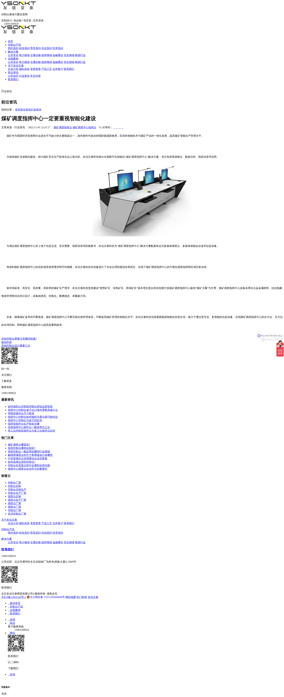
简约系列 (13, 48)
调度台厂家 (14, 503)
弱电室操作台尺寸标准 (21, 413)
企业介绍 (13, 69)
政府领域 (46, 55)
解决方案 (13, 51)
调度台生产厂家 (17, 499)
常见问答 (35, 76)
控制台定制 (14, 486)
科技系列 (24, 48)
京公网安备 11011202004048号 (47, 597)
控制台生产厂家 (17, 493)
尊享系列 (35, 48)
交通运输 (35, 55)
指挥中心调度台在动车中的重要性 (27, 468)
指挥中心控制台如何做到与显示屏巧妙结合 (33, 416)
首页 (10, 41)
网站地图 (70, 597)
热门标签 (82, 597)
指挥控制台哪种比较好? (21, 448)
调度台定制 (14, 496)
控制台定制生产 (17, 489)
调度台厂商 (14, 506)
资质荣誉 (35, 69)
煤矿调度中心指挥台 (84, 127)
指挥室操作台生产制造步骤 (23, 423)
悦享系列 (58, 48)
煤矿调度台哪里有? (19, 444)
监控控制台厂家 (17, 513)
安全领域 (69, 55)
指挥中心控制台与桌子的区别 (25, 420)
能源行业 (80, 55)
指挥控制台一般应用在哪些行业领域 (29, 451)
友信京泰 (93, 597)
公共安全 (13, 55)
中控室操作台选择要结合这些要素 (27, 458)
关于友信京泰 (16, 65)
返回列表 (6, 342)
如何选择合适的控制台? (21, 462)
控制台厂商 (14, 510)
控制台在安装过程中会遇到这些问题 (29, 465)
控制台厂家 (14, 482)
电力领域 (24, 55)
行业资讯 (24, 76)
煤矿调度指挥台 (63, 127)
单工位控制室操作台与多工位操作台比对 (31, 430)
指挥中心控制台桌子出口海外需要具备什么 (33, 410)
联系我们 (69, 69)
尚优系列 (46, 48)
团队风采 (24, 69)
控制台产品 (14, 44)
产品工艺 (46, 69)
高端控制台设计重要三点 (15, 345)
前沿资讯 (13, 72)
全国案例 (13, 58)
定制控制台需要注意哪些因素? (19, 338)
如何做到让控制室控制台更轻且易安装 (30, 406)
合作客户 (58, 69)
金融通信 (58, 55)
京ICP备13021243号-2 (13, 597)
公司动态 (13, 76)
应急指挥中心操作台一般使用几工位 (29, 427)
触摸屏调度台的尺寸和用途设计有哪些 (30, 455)
